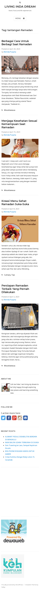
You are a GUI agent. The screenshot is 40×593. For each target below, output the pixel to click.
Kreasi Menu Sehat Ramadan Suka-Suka (15, 202)
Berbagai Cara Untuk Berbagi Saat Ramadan (17, 43)
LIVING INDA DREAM (20, 6)
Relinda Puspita (10, 52)
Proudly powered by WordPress (12, 585)
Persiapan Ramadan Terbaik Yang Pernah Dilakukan (15, 289)
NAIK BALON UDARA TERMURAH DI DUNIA (22, 442)
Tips (13, 275)
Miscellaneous (9, 110)
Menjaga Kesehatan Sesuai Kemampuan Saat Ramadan (19, 124)
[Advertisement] (20, 490)
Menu (18, 18)
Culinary (7, 275)
